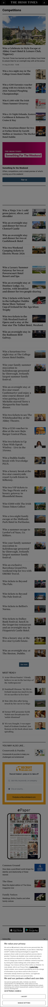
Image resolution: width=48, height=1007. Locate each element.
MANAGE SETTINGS (24, 1003)
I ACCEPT (24, 996)
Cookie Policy (33, 967)
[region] (24, 973)
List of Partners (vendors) (12, 991)
